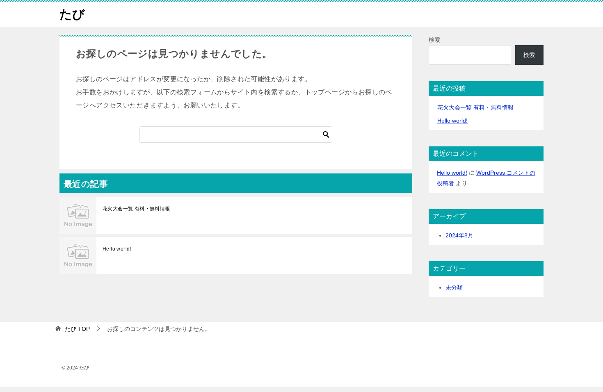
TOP (77, 329)
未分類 (454, 287)
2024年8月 (459, 235)
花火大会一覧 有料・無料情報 (136, 209)
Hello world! (117, 249)
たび (72, 14)
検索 (434, 39)
